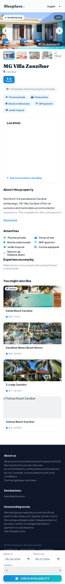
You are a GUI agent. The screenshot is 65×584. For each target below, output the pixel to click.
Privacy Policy (28, 549)
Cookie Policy (46, 549)
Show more (10, 220)
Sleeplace (14, 6)
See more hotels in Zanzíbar (26, 178)
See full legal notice (14, 531)
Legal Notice (11, 549)
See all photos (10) (51, 44)
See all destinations (14, 496)
